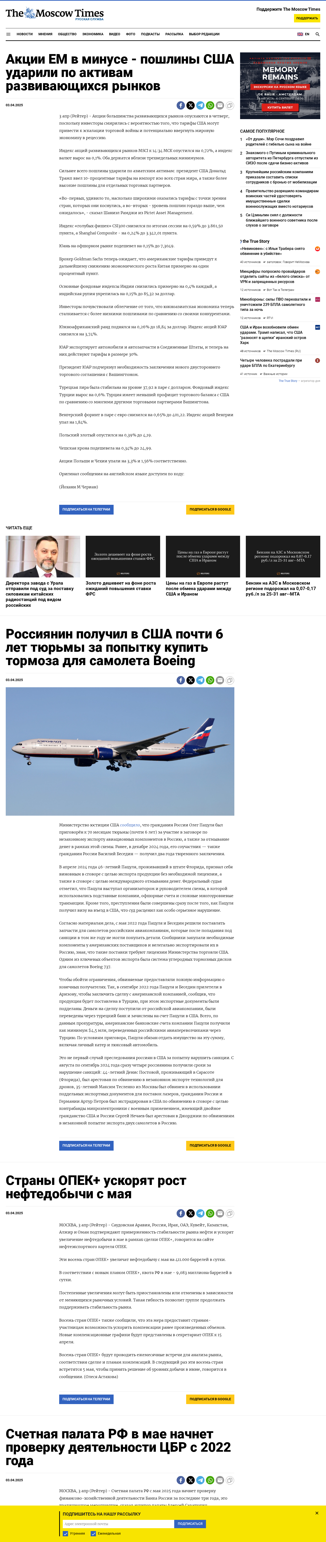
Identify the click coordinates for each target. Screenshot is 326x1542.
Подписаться (163, 799)
